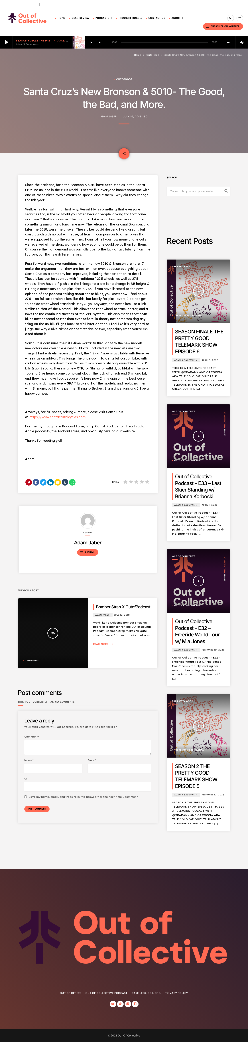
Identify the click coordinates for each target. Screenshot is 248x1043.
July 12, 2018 (122, 614)
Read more (103, 644)
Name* (29, 760)
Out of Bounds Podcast (20, 4)
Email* (92, 760)
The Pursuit (50, 4)
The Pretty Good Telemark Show (182, 266)
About (176, 18)
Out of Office (70, 993)
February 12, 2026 (213, 794)
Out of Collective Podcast (183, 411)
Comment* (31, 736)
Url (26, 778)
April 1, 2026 (209, 505)
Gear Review (80, 18)
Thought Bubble (130, 18)
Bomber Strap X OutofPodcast (123, 607)
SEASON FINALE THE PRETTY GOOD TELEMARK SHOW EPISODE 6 (60, 40)
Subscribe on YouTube (222, 26)
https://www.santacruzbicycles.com (57, 417)
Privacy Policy (176, 993)
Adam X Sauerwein (185, 360)
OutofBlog (152, 54)
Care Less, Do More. (77, 4)
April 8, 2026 (210, 360)
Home (61, 18)
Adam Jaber (108, 116)
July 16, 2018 (132, 116)
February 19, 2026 (213, 649)
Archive (87, 552)
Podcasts (102, 18)
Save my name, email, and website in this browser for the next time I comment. (83, 797)
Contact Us (156, 18)
